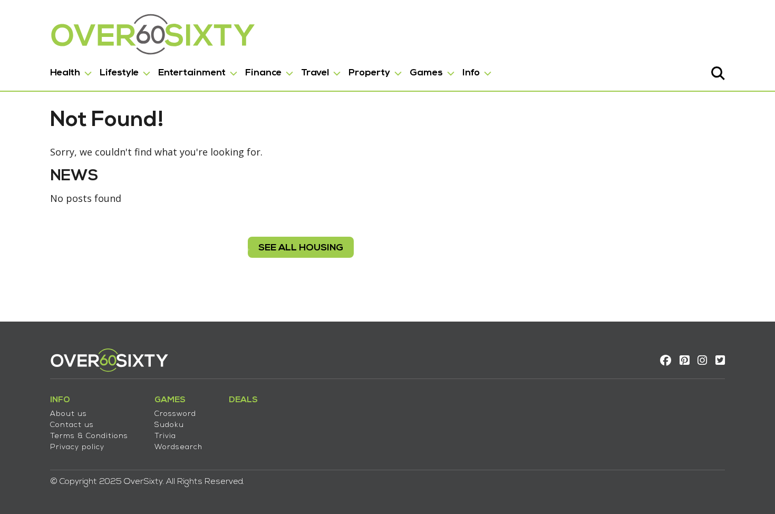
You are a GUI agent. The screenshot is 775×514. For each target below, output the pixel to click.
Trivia (165, 436)
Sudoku (169, 425)
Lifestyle (119, 73)
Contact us (72, 425)
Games (426, 73)
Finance (263, 73)
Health (65, 73)
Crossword (175, 414)
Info (471, 73)
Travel (315, 73)
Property (369, 73)
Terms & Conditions (89, 436)
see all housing (300, 248)
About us (68, 414)
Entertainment (192, 73)
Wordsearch (178, 447)
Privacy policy (77, 447)
